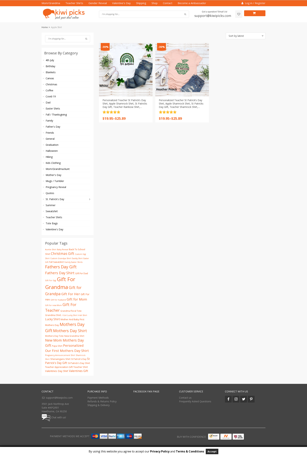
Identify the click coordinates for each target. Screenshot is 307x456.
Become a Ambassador (192, 3)
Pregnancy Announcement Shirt (60, 355)
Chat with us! (58, 417)
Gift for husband (58, 300)
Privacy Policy (159, 451)
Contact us (185, 397)
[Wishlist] (238, 14)
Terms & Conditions (190, 451)
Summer (50, 205)
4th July (50, 60)
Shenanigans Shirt (60, 359)
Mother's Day (53, 175)
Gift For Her (70, 294)
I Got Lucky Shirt (69, 315)
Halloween (52, 150)
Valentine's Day (54, 229)
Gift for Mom (77, 299)
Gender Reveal (97, 3)
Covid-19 (51, 96)
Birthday (50, 66)
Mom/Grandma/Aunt (58, 169)
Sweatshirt (52, 211)
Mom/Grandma (51, 3)
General (50, 138)
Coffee (49, 90)
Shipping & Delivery (98, 405)
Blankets (51, 72)
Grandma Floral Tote (71, 310)
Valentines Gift (78, 371)
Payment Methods (98, 397)
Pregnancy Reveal (56, 187)
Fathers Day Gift (61, 267)
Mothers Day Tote (54, 335)
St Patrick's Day (78, 359)
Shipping (141, 3)
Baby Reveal (62, 249)
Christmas (51, 84)
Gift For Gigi (50, 280)
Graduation (52, 144)
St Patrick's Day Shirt (79, 363)
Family (49, 120)
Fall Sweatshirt (56, 262)
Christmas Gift (62, 253)
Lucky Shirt (52, 319)
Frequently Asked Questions (195, 401)
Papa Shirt (57, 345)
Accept (212, 451)
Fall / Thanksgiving (56, 114)
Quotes (50, 193)
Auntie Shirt (50, 249)
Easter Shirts (53, 108)
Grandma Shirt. (53, 315)
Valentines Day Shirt (56, 371)
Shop (155, 3)
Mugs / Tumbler (55, 181)
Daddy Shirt (77, 258)
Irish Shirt (82, 315)
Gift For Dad (81, 273)
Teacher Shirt (80, 367)
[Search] (86, 38)
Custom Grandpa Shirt (60, 258)
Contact (167, 3)
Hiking (49, 157)
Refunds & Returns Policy (102, 401)
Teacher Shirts (74, 3)
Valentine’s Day (121, 3)
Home (45, 27)
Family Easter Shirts (73, 262)
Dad (48, 102)
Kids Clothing (53, 163)
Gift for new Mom (53, 305)
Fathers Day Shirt (59, 272)
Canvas (50, 78)
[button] (245, 36)
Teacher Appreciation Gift (59, 367)
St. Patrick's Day (55, 199)
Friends (50, 132)
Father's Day (53, 126)
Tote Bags (52, 223)
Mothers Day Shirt (70, 330)
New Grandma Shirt (74, 335)
